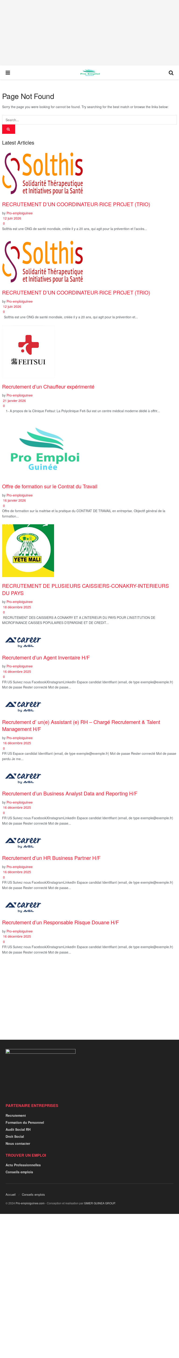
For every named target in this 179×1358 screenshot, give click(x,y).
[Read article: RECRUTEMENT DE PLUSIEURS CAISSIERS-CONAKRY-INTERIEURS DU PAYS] (89, 550)
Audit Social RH (18, 1129)
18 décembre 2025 (16, 607)
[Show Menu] (8, 72)
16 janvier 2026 (14, 500)
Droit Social (15, 1136)
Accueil (11, 1194)
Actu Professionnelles (23, 1165)
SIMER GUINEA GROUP (99, 1203)
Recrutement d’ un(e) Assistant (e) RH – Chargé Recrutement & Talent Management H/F (81, 725)
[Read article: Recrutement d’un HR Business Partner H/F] (89, 840)
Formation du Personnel (25, 1122)
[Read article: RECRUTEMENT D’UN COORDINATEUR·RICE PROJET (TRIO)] (89, 172)
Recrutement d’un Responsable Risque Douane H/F (60, 922)
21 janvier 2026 (14, 400)
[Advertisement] (89, 32)
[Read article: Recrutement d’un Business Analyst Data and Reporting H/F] (89, 776)
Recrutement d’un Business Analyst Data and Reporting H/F (69, 793)
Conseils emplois (19, 1172)
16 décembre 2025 (16, 671)
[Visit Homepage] (89, 72)
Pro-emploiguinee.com (30, 1203)
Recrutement (16, 1115)
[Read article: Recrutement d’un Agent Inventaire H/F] (89, 640)
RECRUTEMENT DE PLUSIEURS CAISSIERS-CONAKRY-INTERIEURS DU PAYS (85, 589)
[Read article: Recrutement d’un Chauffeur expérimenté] (89, 351)
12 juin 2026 (11, 218)
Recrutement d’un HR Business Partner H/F (51, 857)
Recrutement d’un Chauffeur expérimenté (48, 386)
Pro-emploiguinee (20, 213)
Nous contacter (18, 1143)
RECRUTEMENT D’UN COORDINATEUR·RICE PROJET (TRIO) (76, 204)
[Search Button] (171, 72)
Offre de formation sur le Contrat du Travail (49, 486)
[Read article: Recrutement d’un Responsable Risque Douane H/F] (89, 905)
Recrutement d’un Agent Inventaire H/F (46, 657)
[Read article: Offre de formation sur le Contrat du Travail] (89, 448)
